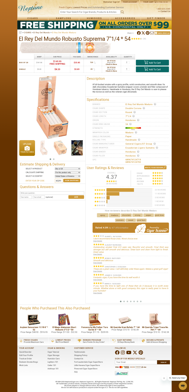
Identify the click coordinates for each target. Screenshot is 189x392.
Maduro (129, 132)
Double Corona (133, 108)
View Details (97, 241)
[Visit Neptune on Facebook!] (117, 354)
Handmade (131, 140)
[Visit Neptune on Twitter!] (135, 354)
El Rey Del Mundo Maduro (139, 104)
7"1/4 (128, 116)
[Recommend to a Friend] (152, 33)
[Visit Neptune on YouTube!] (129, 354)
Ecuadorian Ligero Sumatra (140, 148)
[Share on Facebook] (139, 33)
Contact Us (165, 11)
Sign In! (116, 2)
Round (128, 112)
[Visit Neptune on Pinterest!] (141, 354)
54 (126, 124)
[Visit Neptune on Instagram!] (123, 354)
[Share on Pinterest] (148, 33)
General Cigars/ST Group (138, 144)
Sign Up (163, 362)
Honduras (130, 120)
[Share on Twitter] (143, 33)
